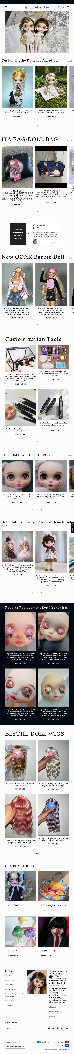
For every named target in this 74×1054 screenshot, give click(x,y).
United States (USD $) (14, 1046)
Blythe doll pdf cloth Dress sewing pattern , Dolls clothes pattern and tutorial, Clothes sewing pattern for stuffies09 (51, 579)
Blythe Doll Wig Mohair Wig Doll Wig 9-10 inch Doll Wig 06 (20, 842)
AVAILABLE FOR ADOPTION (37, 34)
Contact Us (9, 985)
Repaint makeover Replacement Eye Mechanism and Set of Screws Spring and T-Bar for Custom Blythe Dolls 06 (20, 713)
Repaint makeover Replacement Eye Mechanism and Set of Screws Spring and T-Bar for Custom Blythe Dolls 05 (20, 656)
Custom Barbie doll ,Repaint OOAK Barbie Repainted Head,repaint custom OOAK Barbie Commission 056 (51, 311)
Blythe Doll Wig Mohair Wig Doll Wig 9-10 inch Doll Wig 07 (54, 839)
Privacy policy (10, 980)
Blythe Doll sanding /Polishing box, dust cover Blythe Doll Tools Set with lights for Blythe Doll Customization (20, 377)
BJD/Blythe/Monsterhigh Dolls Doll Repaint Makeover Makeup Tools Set (53, 374)
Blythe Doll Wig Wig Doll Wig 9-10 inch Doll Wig (20, 784)
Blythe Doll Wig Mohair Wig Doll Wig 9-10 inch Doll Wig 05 (54, 784)
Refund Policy (10, 1001)
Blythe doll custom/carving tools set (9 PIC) (20, 430)
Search (7, 976)
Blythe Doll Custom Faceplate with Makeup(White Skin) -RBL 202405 (17, 497)
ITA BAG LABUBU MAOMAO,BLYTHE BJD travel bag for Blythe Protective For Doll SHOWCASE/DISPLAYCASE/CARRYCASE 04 (51, 195)
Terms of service (11, 989)
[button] (6, 7)
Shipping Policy (11, 1005)
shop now (12, 910)
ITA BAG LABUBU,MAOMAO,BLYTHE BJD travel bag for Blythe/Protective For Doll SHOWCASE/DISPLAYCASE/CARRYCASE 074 (17, 196)
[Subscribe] (34, 1028)
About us (52, 1007)
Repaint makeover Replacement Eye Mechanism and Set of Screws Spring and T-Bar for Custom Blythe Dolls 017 (53, 656)
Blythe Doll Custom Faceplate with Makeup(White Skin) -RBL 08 (51, 496)
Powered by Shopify (63, 1049)
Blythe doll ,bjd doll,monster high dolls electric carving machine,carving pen (53, 425)
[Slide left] (33, 125)
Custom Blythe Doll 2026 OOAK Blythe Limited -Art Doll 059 (51, 112)
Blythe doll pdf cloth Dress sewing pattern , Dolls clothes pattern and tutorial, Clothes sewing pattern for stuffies (17, 568)
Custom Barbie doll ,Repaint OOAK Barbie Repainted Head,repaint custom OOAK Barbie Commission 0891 (17, 311)
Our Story (53, 1016)
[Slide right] (41, 125)
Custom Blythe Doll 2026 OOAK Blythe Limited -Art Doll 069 (17, 112)
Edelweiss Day (54, 1049)
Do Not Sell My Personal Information (14, 995)
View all (69, 61)
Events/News (54, 1011)
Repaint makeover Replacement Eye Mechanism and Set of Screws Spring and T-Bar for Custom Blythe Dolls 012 (53, 713)
